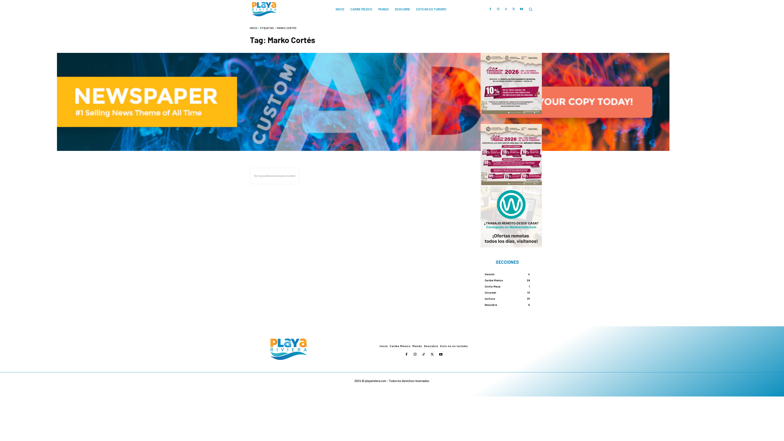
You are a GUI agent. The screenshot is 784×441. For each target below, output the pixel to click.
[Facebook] (490, 9)
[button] (530, 9)
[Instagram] (498, 9)
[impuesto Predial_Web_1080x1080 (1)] (511, 154)
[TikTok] (506, 9)
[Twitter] (514, 9)
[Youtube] (521, 9)
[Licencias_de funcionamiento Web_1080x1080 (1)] (511, 83)
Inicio (253, 28)
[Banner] (511, 216)
